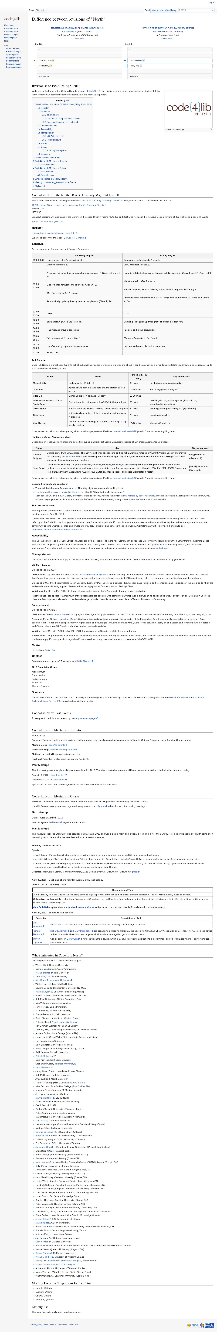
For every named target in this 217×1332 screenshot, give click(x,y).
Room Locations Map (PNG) (46, 221)
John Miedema (42, 1067)
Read (147, 10)
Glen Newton (41, 1241)
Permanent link (12, 61)
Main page (9, 25)
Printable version (13, 58)
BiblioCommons (178, 697)
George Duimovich (44, 1132)
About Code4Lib (50, 1325)
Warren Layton (42, 991)
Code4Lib (93, 91)
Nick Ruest (40, 980)
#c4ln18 (49, 650)
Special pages (12, 55)
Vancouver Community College (63, 1260)
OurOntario (77, 1082)
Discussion (41, 10)
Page (31, 10)
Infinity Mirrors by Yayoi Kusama (137, 495)
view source (96, 27)
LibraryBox (72, 938)
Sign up (101, 806)
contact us (161, 548)
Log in (211, 3)
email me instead (124, 431)
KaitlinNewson (69, 31)
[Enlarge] (211, 129)
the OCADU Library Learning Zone (99, 200)
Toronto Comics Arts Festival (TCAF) (58, 492)
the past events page (84, 718)
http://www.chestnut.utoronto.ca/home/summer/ (55, 529)
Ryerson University (64, 1063)
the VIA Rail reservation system (90, 574)
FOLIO (69, 456)
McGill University (64, 1264)
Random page (10, 38)
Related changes (13, 52)
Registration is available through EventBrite (53, 233)
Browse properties (14, 67)
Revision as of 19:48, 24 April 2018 (160, 27)
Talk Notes (59, 779)
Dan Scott (40, 1120)
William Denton (43, 972)
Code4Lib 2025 (11, 31)
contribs (88, 31)
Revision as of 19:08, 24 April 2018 (69, 27)
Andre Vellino (42, 1219)
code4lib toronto (57, 745)
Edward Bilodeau (43, 1264)
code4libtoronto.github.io (62, 749)
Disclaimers (62, 1325)
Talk (80, 31)
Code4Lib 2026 (11, 28)
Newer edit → (168, 38)
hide (67, 100)
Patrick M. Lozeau (44, 1056)
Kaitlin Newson (83, 661)
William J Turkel (43, 1257)
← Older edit (77, 38)
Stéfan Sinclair (42, 1253)
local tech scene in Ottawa (81, 907)
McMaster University (60, 980)
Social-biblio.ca (57, 924)
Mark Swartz (41, 1222)
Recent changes (11, 35)
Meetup (56, 822)
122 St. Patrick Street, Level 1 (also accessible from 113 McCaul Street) (68, 205)
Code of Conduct (75, 237)
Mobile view (73, 1325)
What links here (13, 48)
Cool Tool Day (57, 775)
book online (60, 614)
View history (170, 10)
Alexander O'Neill (44, 1147)
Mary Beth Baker (42, 907)
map (135, 871)
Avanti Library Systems (63, 1022)
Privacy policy (36, 1325)
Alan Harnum (42, 1162)
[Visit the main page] (12, 19)
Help (6, 41)
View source (157, 10)
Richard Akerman (58, 931)
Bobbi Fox (40, 1135)
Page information (13, 64)
